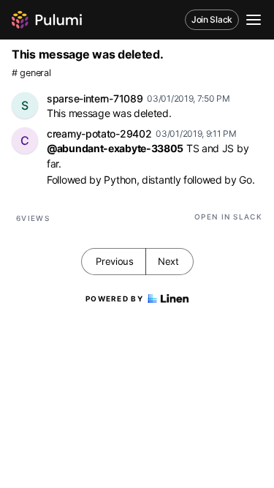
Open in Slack (228, 216)
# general (31, 72)
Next (168, 261)
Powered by (114, 298)
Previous (115, 261)
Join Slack (211, 19)
